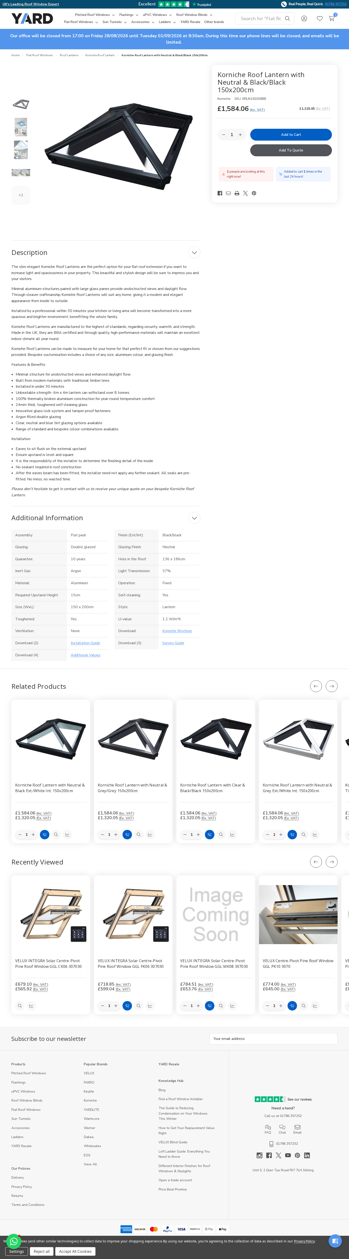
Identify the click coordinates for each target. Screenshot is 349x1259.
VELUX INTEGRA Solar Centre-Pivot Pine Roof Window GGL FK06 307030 (131, 963)
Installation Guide (85, 643)
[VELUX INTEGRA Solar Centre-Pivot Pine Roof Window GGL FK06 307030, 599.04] (133, 914)
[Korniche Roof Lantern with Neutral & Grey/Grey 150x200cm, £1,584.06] (133, 739)
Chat (282, 1132)
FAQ (268, 1132)
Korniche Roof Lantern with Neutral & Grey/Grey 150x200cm (132, 787)
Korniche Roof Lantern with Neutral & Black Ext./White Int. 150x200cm (50, 787)
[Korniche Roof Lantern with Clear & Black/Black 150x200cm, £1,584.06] (215, 739)
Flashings (18, 1082)
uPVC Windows (23, 1091)
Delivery (17, 1177)
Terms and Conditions (27, 1205)
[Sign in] (304, 18)
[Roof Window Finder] (335, 1241)
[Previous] (316, 686)
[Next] (332, 686)
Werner (89, 1128)
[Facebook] (221, 193)
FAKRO (89, 1082)
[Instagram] (261, 1155)
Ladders (17, 1137)
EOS (87, 1155)
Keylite (89, 1091)
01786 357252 (336, 4)
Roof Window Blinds (26, 1100)
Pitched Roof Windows (28, 1073)
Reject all (42, 1251)
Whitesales (92, 1146)
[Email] (230, 193)
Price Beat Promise (173, 1189)
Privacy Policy (21, 1187)
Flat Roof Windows (26, 1109)
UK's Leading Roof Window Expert (31, 4)
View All (90, 1164)
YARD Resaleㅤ (21, 1146)
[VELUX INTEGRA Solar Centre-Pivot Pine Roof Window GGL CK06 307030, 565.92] (50, 914)
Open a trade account (175, 1180)
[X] (247, 193)
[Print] (239, 193)
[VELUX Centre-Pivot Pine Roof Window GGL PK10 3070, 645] (298, 914)
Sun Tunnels (21, 1119)
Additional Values (85, 655)
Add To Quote (291, 150)
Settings (16, 1251)
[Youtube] (290, 1155)
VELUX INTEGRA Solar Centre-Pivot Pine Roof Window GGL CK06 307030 (48, 963)
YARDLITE (91, 1109)
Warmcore (91, 1119)
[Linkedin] (307, 1155)
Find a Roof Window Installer (181, 1099)
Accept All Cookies (75, 1251)
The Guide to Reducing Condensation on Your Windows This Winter (183, 1113)
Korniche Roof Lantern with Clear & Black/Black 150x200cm (212, 787)
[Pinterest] (256, 193)
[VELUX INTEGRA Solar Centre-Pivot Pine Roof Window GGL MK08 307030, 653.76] (215, 914)
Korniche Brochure (177, 631)
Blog (162, 1090)
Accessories (20, 1128)
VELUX (89, 1073)
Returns (17, 1196)
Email (297, 1132)
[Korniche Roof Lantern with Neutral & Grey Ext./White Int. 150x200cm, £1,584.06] (298, 739)
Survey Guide (173, 643)
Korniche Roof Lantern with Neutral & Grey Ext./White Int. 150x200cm (297, 787)
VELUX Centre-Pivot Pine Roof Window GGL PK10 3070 (298, 963)
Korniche (90, 1100)
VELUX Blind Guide (173, 1142)
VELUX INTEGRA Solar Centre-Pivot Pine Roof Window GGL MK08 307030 (214, 963)
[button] (13, 1241)
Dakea (89, 1137)
